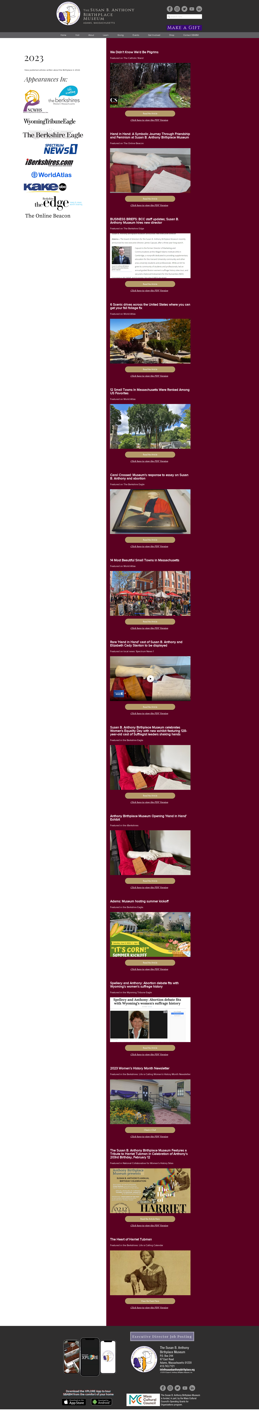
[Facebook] (170, 9)
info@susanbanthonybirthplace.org (177, 1369)
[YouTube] (192, 9)
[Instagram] (177, 9)
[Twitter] (184, 9)
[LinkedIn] (199, 9)
